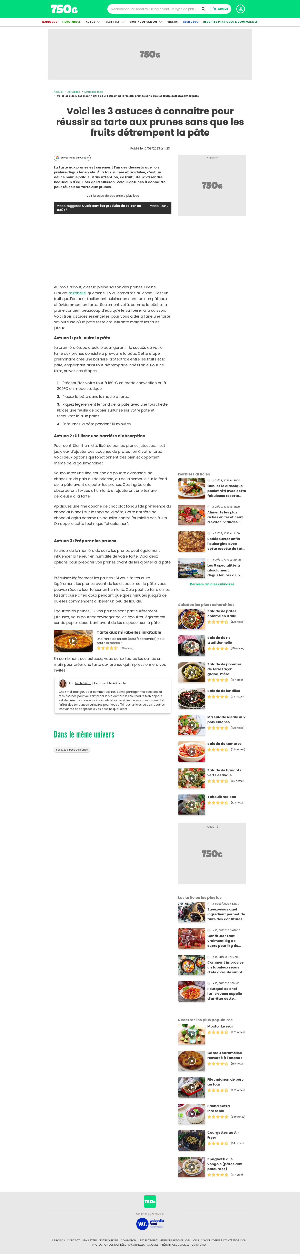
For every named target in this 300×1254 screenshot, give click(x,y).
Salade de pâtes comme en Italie (222, 613)
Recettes (113, 21)
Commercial (129, 1240)
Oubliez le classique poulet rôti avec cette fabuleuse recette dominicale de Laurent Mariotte (226, 491)
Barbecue (49, 21)
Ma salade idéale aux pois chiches (226, 719)
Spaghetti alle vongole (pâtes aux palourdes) (224, 1164)
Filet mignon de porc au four (225, 1082)
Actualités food (93, 92)
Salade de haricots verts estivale (224, 773)
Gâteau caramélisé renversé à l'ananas (224, 1055)
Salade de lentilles (223, 690)
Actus (91, 21)
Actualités (73, 92)
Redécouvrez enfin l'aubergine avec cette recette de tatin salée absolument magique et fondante (226, 544)
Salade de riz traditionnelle (219, 640)
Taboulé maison (221, 796)
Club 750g (191, 21)
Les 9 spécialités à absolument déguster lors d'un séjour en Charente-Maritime (225, 570)
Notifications (109, 1240)
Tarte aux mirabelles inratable (129, 632)
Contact (73, 1240)
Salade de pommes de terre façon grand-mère (224, 669)
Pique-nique (71, 21)
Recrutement (149, 1240)
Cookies (153, 1244)
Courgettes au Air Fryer (223, 1135)
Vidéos (172, 21)
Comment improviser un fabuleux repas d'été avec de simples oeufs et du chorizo (226, 967)
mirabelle (77, 293)
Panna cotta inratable (218, 1108)
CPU (196, 1240)
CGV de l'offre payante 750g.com (224, 1240)
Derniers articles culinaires (212, 584)
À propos (58, 1240)
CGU (188, 1240)
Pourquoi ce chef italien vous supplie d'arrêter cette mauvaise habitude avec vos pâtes (224, 993)
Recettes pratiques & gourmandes (230, 21)
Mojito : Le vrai (220, 1026)
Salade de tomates (224, 743)
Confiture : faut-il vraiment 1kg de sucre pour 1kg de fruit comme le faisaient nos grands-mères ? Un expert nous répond (224, 941)
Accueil (58, 92)
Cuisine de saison (143, 21)
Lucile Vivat (83, 683)
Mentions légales (171, 1240)
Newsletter (89, 1240)
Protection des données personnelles (118, 1244)
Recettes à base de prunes (72, 749)
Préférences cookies (175, 1244)
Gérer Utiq (198, 1244)
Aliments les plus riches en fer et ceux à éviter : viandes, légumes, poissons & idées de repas (225, 517)
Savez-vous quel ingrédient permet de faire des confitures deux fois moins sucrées (226, 914)
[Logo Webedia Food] (150, 1224)
